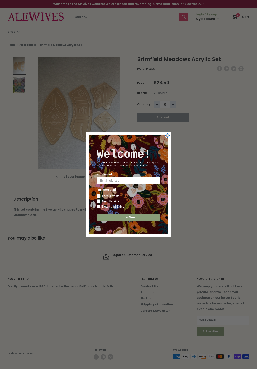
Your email (104, 174)
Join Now (128, 217)
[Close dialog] (167, 135)
